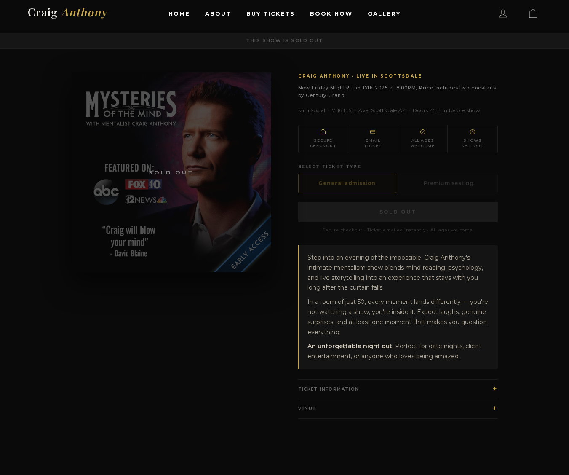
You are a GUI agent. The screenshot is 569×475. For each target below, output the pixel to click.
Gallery (384, 13)
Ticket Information (398, 389)
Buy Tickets (270, 13)
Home (179, 13)
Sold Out (397, 212)
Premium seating (448, 183)
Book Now (331, 13)
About (218, 13)
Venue (398, 408)
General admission (346, 183)
